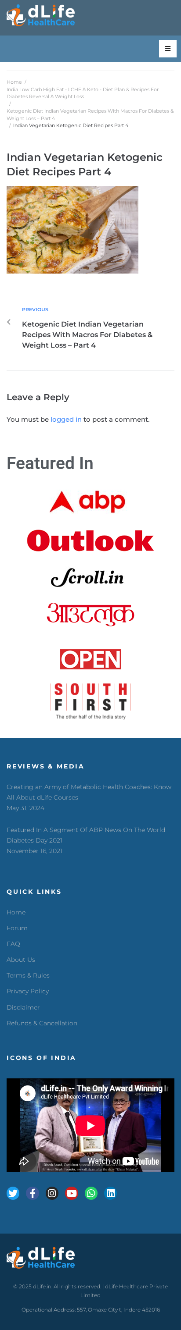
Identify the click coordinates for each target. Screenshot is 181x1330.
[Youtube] (71, 1193)
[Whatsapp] (91, 1193)
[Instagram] (52, 1193)
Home (14, 82)
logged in (66, 419)
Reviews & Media (46, 766)
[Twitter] (13, 1193)
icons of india (41, 1058)
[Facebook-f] (32, 1193)
